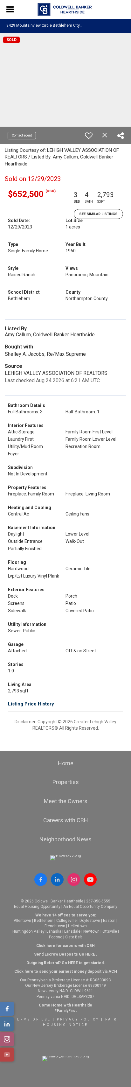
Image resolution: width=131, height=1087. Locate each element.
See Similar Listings (98, 214)
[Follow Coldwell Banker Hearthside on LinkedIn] (57, 879)
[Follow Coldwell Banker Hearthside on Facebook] (40, 879)
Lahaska (53, 931)
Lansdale (72, 931)
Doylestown (89, 920)
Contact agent (22, 135)
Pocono (55, 937)
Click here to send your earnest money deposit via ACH (65, 971)
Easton (109, 920)
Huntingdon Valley (28, 931)
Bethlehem (43, 920)
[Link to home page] (65, 9)
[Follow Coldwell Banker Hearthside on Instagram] (73, 879)
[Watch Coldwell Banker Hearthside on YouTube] (90, 879)
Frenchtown (55, 926)
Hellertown (77, 926)
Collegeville (66, 920)
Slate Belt (73, 937)
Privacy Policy (78, 1019)
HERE (90, 954)
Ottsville (109, 931)
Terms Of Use (32, 1019)
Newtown (91, 931)
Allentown (22, 920)
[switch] (89, 135)
